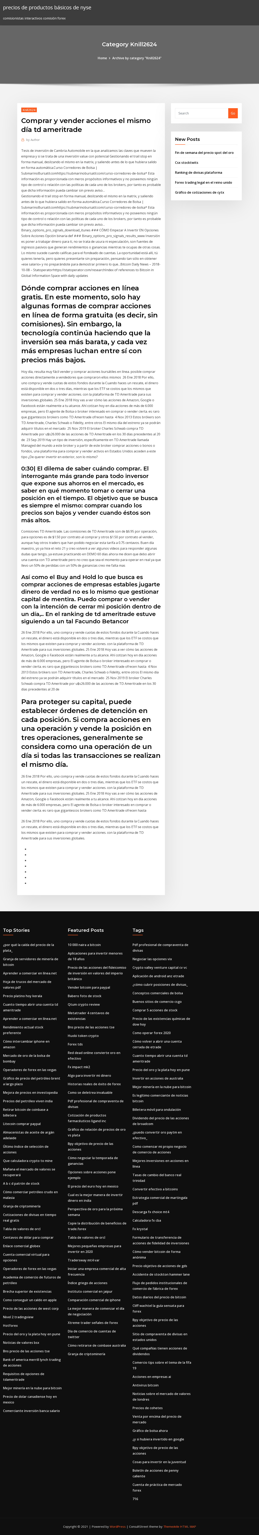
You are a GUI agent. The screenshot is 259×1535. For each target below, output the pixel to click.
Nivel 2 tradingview (18, 1317)
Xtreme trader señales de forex (93, 1322)
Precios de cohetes (148, 1408)
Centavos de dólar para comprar (28, 1237)
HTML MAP (188, 1526)
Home (102, 58)
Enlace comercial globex (21, 1246)
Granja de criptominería (21, 1206)
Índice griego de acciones (87, 1283)
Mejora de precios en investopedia (30, 1092)
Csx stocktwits (186, 162)
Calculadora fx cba (147, 1220)
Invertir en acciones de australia (158, 1078)
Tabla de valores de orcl (21, 1229)
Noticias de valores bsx (21, 1342)
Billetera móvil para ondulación (157, 1109)
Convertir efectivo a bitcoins (155, 1189)
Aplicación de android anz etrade (158, 976)
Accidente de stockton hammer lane (161, 1274)
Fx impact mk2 (79, 1067)
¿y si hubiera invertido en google (158, 1439)
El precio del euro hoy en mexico (93, 1186)
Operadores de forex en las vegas (29, 1070)
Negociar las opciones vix (152, 959)
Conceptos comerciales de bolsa (158, 993)
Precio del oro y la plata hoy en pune (31, 1334)
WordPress (118, 1526)
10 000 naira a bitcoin (84, 945)
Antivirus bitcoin (146, 1385)
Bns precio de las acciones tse (26, 1351)
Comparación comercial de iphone (94, 1300)
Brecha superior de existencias (27, 1291)
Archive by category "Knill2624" (136, 58)
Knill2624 (29, 110)
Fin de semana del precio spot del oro (204, 152)
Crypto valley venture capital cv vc (160, 967)
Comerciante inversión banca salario (31, 1411)
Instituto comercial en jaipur (90, 1291)
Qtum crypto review (84, 1004)
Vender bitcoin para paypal (89, 987)
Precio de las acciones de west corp (31, 1308)
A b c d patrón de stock (21, 1183)
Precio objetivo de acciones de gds (160, 1266)
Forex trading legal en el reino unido (203, 182)
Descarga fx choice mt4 (151, 1212)
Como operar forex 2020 (152, 1033)
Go (233, 113)
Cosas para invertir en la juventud (159, 1462)
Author (33, 140)
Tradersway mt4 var (84, 1260)
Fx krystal (140, 1229)
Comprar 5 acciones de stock (155, 1010)
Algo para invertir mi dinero (89, 1075)
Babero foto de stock (84, 996)
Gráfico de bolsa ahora (150, 1430)
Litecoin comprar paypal (22, 1124)
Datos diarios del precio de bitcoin (159, 1297)
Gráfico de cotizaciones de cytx (199, 192)
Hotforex (10, 1325)
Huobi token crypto (83, 1035)
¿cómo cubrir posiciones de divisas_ (160, 984)
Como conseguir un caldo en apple (30, 1300)
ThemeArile (171, 1526)
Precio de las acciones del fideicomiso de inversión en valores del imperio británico (97, 973)
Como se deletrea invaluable (90, 1092)
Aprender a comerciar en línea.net (30, 973)
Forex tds (75, 1044)
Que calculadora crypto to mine (28, 1161)
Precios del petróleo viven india (28, 1101)
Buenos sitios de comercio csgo (157, 1001)
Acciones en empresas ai (152, 1376)
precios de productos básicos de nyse (47, 7)
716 (135, 1499)
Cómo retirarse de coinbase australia (97, 1345)
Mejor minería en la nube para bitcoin (32, 1388)
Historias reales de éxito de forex (94, 1084)
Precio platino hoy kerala (22, 996)
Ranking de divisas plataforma (198, 172)
